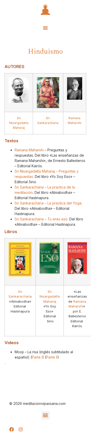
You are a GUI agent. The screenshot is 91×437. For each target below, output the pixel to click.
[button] (45, 28)
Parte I (37, 357)
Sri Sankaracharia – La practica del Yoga (48, 203)
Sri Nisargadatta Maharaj (50, 296)
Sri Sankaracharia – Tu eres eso (41, 219)
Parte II (51, 357)
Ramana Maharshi (29, 150)
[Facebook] (11, 429)
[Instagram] (20, 429)
